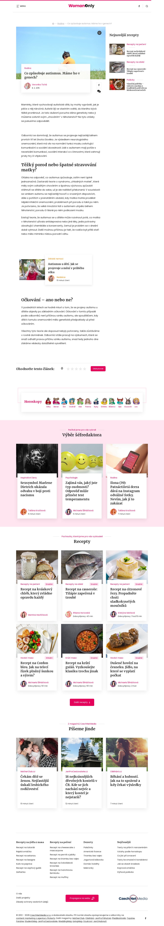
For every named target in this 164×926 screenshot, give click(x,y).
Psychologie (71, 477)
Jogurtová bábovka (93, 859)
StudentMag (31, 921)
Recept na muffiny (59, 877)
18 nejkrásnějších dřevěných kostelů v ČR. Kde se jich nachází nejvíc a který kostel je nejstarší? (81, 787)
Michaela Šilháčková (83, 510)
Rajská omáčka (23, 851)
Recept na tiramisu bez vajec (64, 858)
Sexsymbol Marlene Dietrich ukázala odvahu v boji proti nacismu (36, 489)
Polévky (131, 79)
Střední (49, 658)
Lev (136, 406)
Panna (88, 406)
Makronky (89, 867)
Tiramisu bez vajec (93, 855)
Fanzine (20, 921)
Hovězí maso (26, 657)
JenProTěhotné (103, 918)
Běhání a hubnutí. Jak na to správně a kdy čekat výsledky (125, 781)
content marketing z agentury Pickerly (35, 918)
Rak (80, 406)
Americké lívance (92, 851)
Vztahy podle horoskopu (129, 851)
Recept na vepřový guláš (28, 867)
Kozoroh (128, 406)
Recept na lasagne (25, 859)
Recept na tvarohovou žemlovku (61, 872)
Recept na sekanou (26, 855)
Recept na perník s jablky (62, 854)
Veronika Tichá (39, 84)
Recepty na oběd (135, 62)
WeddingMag (65, 921)
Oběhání (89, 918)
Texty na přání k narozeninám (132, 847)
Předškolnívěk (119, 918)
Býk (120, 406)
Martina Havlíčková (38, 614)
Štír (64, 406)
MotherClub (78, 918)
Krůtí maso (71, 657)
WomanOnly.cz (53, 23)
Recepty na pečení (136, 44)
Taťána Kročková (36, 510)
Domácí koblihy (91, 863)
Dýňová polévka (125, 872)
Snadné (49, 584)
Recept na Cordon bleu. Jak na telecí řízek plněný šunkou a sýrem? (36, 669)
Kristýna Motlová (126, 612)
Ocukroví (87, 921)
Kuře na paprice (24, 863)
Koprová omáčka (126, 867)
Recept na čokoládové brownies (61, 864)
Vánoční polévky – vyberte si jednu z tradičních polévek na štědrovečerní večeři (137, 87)
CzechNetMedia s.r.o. (40, 915)
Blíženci (112, 406)
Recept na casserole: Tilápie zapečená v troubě (136, 71)
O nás (19, 893)
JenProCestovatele (48, 921)
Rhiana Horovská (81, 612)
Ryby (96, 406)
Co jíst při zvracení (126, 855)
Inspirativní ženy (28, 477)
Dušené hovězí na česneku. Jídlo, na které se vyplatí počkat (124, 669)
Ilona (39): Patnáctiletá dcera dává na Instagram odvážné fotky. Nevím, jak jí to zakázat (125, 493)
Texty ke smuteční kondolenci (132, 859)
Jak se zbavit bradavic (128, 863)
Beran (56, 406)
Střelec (104, 406)
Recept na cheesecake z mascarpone (62, 849)
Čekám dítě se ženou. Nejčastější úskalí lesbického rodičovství (34, 783)
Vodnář (72, 406)
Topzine (131, 918)
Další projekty (23, 897)
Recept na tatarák (25, 847)
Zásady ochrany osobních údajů (32, 901)
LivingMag (77, 921)
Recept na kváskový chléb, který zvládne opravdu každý (136, 53)
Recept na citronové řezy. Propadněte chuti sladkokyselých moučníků (126, 597)
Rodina (60, 23)
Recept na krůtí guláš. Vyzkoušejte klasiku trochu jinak (81, 667)
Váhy (48, 406)
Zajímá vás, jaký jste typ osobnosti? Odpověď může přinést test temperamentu (81, 491)
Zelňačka (20, 872)
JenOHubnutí (100, 921)
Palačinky (88, 847)
